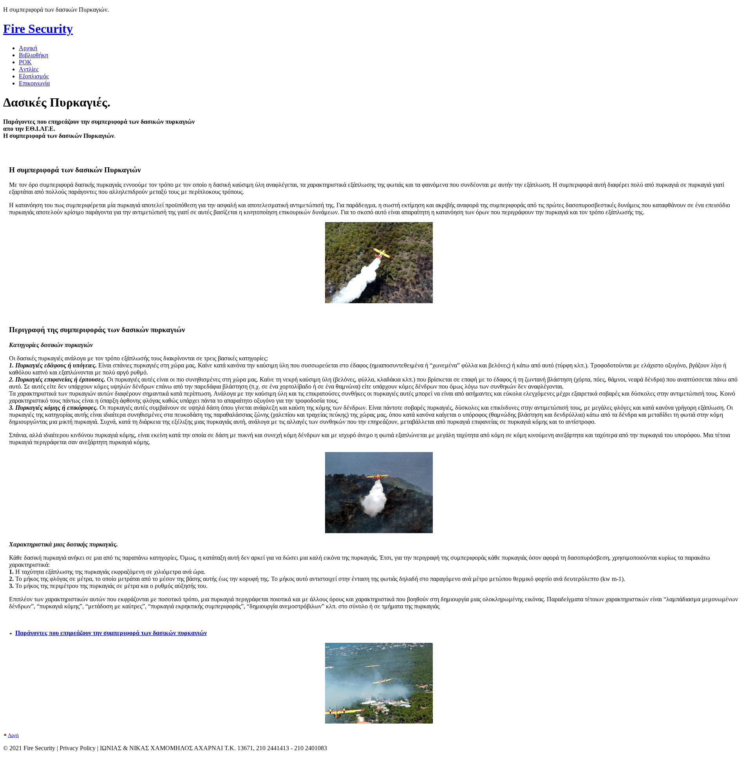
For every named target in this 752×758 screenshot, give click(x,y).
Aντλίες (28, 69)
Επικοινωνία (34, 83)
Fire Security (38, 29)
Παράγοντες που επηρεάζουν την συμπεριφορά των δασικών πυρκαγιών (111, 633)
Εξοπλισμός (34, 76)
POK (25, 62)
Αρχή (13, 735)
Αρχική (28, 48)
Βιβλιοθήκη (33, 55)
